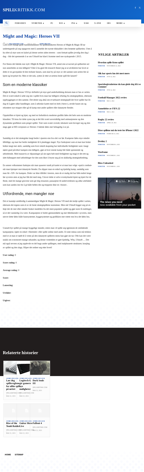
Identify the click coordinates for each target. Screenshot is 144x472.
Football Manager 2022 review (112, 97)
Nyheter (101, 66)
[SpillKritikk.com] (4, 44)
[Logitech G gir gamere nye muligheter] (27, 368)
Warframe (103, 152)
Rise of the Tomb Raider (13, 424)
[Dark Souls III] (40, 368)
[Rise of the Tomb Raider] (13, 410)
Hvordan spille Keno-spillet (111, 62)
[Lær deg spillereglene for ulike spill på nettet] (13, 368)
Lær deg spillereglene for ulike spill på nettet (13, 384)
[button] (6, 23)
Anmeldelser (44, 44)
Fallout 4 (37, 423)
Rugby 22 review (106, 119)
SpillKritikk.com (16, 44)
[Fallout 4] (40, 410)
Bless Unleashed (105, 163)
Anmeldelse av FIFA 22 (109, 108)
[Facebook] (135, 7)
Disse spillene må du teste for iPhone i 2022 (118, 130)
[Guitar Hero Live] (27, 410)
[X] (139, 7)
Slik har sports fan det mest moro (114, 73)
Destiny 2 (102, 141)
